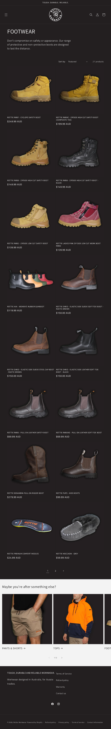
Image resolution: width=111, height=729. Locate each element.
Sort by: (62, 61)
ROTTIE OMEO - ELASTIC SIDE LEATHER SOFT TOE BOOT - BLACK (77, 370)
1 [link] (47, 570)
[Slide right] (62, 658)
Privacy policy (64, 722)
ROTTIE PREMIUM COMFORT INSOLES (23, 554)
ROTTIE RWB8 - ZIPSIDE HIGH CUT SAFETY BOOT (27, 180)
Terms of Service (64, 673)
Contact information (95, 722)
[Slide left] (49, 658)
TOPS (56, 648)
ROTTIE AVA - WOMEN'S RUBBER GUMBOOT (25, 306)
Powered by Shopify (34, 722)
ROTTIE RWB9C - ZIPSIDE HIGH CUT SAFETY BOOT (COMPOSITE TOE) (77, 118)
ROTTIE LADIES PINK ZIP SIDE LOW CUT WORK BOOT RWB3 (78, 244)
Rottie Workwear (20, 722)
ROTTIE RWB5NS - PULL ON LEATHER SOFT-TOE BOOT (79, 432)
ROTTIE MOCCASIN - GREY (67, 554)
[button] (6, 15)
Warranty (60, 686)
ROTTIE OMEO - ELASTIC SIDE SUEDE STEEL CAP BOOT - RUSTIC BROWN (30, 370)
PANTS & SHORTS (12, 648)
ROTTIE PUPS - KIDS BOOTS (68, 493)
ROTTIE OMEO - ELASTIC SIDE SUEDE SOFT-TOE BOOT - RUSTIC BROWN (79, 307)
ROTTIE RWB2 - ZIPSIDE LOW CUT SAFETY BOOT (27, 243)
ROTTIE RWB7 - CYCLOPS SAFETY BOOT (24, 117)
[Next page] (63, 571)
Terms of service (78, 722)
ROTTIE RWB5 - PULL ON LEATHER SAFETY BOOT (28, 432)
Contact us (61, 693)
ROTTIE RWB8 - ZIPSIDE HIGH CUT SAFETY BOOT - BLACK (77, 181)
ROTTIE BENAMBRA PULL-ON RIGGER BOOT (25, 493)
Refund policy (62, 680)
